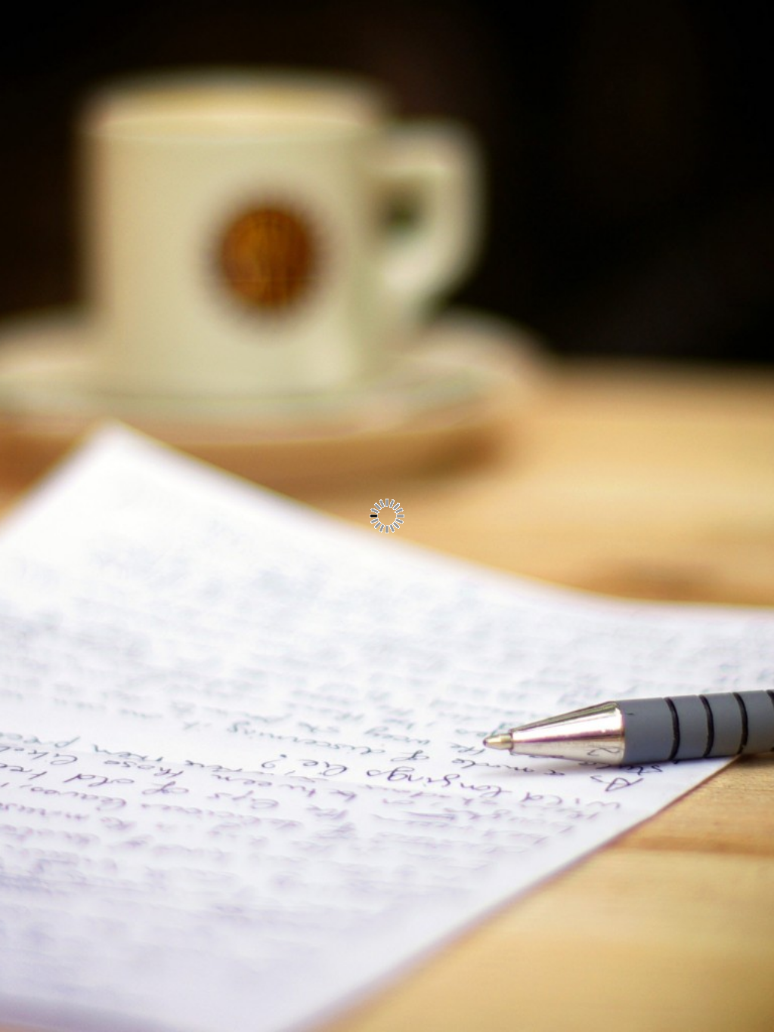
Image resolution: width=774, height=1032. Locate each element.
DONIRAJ (180, 341)
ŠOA (195, 306)
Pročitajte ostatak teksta (483, 381)
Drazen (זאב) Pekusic (159, 554)
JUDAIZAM (175, 271)
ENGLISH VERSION (148, 132)
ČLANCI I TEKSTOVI (147, 375)
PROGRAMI (172, 202)
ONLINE (183, 236)
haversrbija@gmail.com (140, 454)
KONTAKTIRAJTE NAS (140, 410)
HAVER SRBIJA (161, 167)
